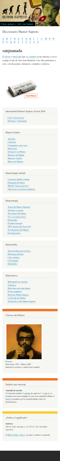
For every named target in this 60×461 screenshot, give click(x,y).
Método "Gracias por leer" (18, 186)
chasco (22, 435)
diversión (17, 56)
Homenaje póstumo (16, 254)
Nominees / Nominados (17, 121)
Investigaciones (14, 233)
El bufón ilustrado (15, 223)
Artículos (11, 139)
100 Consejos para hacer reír (19, 226)
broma (15, 435)
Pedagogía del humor (16, 182)
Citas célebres (14, 257)
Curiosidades (13, 260)
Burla (10, 435)
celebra (32, 56)
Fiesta (8, 56)
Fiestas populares (15, 291)
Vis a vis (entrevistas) (17, 216)
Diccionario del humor (17, 213)
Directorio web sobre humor (19, 288)
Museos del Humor (15, 161)
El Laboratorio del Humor (18, 230)
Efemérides (12, 263)
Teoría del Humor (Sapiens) (19, 207)
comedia (26, 393)
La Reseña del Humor (17, 298)
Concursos (12, 142)
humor (8, 399)
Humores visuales (15, 158)
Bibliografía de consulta (18, 281)
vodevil (46, 393)
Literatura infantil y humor (19, 179)
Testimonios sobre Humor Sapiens (22, 301)
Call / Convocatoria (16, 117)
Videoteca (12, 285)
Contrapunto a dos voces (18, 145)
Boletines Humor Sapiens (18, 294)
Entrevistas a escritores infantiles (21, 189)
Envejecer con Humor (16, 151)
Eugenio (9, 361)
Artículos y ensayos (16, 210)
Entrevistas (12, 148)
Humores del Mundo (16, 155)
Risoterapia (12, 220)
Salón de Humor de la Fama (19, 251)
